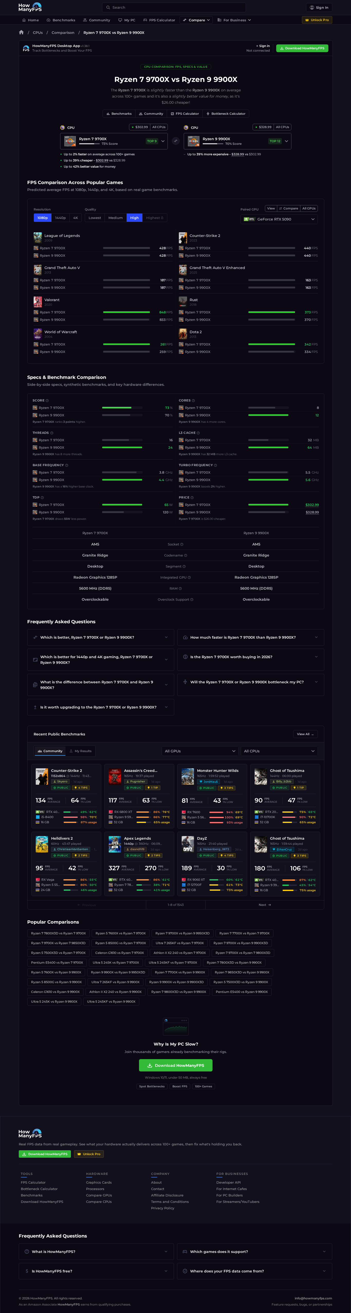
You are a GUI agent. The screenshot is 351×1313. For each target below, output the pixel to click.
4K (75, 218)
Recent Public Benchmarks (59, 734)
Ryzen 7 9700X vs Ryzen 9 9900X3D (241, 943)
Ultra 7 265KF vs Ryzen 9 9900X (115, 982)
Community (96, 20)
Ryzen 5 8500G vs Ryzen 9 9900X (56, 982)
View (271, 208)
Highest (153, 218)
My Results (80, 751)
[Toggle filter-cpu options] (313, 751)
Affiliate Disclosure (167, 1195)
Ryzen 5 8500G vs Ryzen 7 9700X (120, 943)
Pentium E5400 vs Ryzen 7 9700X (57, 962)
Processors (95, 1189)
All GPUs (309, 208)
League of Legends (62, 235)
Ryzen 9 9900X (52, 255)
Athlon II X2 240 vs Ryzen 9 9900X (115, 992)
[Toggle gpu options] (313, 219)
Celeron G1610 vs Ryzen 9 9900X (55, 992)
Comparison (63, 32)
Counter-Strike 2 (205, 235)
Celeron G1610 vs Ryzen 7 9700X (119, 953)
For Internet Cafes (231, 1189)
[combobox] (177, 7)
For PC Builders (229, 1195)
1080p (43, 218)
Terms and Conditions (170, 1202)
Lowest (95, 218)
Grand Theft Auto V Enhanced (217, 267)
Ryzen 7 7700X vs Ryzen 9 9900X (180, 972)
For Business (231, 20)
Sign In (322, 7)
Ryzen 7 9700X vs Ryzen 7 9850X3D (58, 943)
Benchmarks (61, 20)
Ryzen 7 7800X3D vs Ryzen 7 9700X (58, 933)
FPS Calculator (159, 20)
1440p (60, 218)
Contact (157, 1189)
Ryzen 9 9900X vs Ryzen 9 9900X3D (176, 982)
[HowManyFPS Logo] (30, 7)
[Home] (21, 33)
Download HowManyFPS (305, 48)
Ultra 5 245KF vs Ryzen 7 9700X (173, 962)
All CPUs (158, 127)
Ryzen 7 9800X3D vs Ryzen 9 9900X (178, 992)
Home (30, 20)
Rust (194, 300)
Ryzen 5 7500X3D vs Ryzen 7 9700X (58, 953)
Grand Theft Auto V (62, 267)
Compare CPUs (99, 1202)
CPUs (38, 32)
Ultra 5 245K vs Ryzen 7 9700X (116, 962)
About (156, 1182)
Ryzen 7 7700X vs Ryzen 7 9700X (244, 933)
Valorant (52, 300)
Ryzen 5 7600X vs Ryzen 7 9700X (121, 933)
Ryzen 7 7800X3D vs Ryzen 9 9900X (234, 962)
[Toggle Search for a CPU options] (163, 141)
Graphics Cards (99, 1182)
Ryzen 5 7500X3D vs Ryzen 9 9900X (241, 982)
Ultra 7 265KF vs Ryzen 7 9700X (180, 943)
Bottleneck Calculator (225, 114)
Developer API (228, 1182)
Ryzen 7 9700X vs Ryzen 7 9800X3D (243, 953)
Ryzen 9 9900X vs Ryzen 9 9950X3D (118, 972)
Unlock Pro (320, 20)
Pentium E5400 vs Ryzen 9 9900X (242, 992)
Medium (115, 218)
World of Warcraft (60, 332)
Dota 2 (196, 332)
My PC (126, 20)
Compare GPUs (99, 1195)
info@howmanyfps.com (313, 1298)
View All (305, 734)
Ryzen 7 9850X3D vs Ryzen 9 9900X (242, 972)
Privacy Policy (162, 1208)
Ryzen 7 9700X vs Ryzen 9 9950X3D (182, 933)
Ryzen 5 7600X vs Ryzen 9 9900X (56, 972)
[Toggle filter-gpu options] (233, 751)
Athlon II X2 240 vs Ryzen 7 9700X (180, 953)
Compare (194, 20)
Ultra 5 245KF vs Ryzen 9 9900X (111, 1001)
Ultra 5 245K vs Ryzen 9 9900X (54, 1001)
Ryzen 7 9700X (52, 248)
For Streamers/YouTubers (238, 1202)
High (134, 218)
